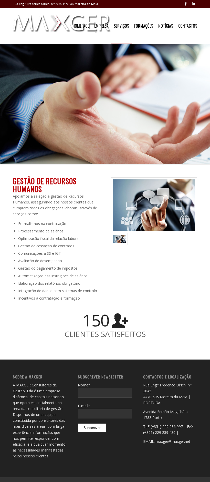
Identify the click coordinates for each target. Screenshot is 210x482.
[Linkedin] (193, 4)
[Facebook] (185, 4)
